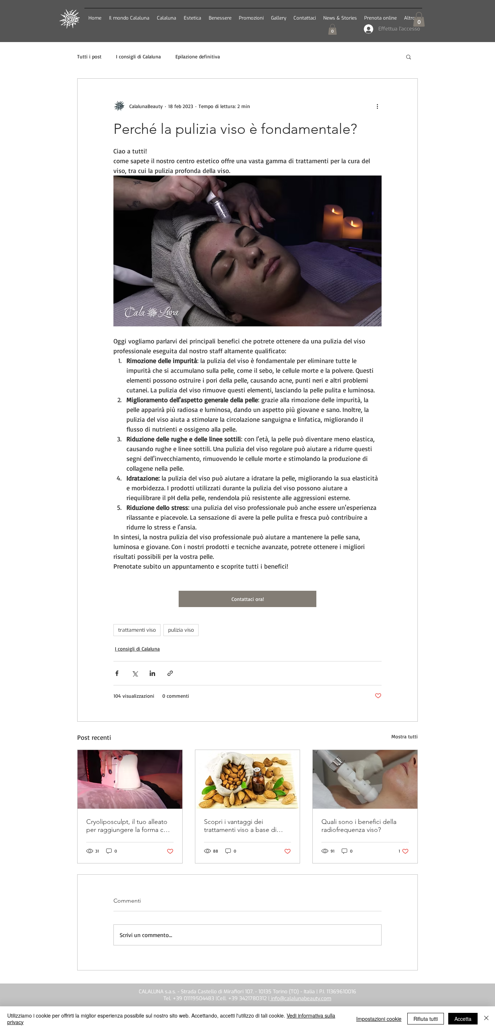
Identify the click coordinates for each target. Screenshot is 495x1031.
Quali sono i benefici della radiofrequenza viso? (358, 826)
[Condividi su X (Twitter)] (134, 673)
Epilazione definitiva (197, 56)
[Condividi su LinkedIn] (152, 673)
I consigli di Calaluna (138, 56)
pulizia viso (181, 630)
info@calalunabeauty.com (300, 998)
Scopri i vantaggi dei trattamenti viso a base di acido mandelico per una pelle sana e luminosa (240, 826)
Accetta (462, 1018)
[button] (166, 14)
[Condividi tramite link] (170, 673)
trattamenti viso (137, 630)
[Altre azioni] (377, 106)
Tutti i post (89, 56)
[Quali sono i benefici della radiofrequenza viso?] (365, 779)
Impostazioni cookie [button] (379, 1018)
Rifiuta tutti (425, 1018)
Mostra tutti (404, 736)
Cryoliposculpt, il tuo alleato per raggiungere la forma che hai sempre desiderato (128, 826)
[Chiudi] (486, 1018)
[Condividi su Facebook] (116, 673)
